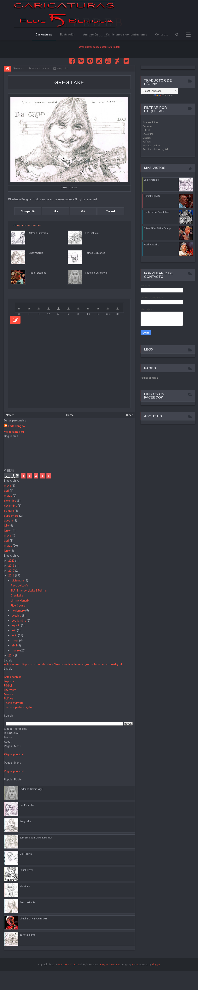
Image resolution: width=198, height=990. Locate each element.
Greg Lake (69, 82)
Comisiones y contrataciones (126, 34)
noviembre (10, 505)
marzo (8, 495)
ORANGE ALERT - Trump (157, 228)
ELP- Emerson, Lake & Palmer (29, 590)
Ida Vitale (25, 886)
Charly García (36, 252)
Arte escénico (12, 664)
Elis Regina (26, 853)
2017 (11, 570)
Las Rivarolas (27, 805)
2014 (11, 655)
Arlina (134, 964)
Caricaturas (44, 34)
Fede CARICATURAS (68, 964)
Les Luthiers (92, 233)
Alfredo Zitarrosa (38, 233)
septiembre (11, 515)
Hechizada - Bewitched (157, 212)
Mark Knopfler (152, 244)
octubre (9, 510)
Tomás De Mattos (95, 252)
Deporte (27, 664)
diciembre (10, 500)
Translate (167, 95)
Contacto (161, 34)
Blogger (156, 964)
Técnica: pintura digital (108, 664)
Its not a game (27, 934)
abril (6, 490)
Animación (90, 34)
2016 (11, 575)
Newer (10, 415)
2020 (11, 560)
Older (129, 415)
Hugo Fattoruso (37, 272)
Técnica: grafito (83, 664)
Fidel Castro (18, 605)
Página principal (14, 754)
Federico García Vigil (96, 272)
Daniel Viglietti (152, 196)
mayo (7, 485)
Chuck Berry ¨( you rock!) (33, 918)
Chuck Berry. (26, 870)
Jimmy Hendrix (20, 600)
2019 (11, 565)
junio (7, 530)
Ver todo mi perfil (14, 431)
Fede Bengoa (16, 426)
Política (68, 664)
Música (58, 664)
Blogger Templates (110, 964)
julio (6, 525)
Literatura (47, 664)
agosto (8, 520)
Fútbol (36, 664)
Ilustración (67, 34)
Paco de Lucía (19, 585)
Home (70, 415)
